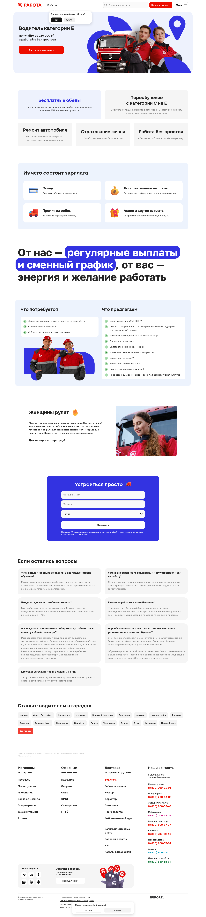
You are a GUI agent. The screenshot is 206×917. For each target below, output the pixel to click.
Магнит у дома (27, 786)
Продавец (24, 779)
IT (62, 811)
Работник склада (115, 786)
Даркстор (111, 799)
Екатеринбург (42, 723)
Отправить (103, 525)
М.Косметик (25, 792)
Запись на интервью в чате (117, 830)
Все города (25, 731)
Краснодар (64, 715)
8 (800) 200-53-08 (159, 797)
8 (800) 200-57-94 (159, 843)
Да (56, 20)
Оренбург (79, 723)
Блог (108, 845)
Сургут (124, 723)
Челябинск (109, 723)
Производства (114, 811)
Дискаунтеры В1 (28, 811)
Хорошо (117, 910)
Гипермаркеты (27, 805)
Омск (136, 723)
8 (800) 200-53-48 (159, 806)
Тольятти (176, 715)
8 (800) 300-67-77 (159, 824)
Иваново (140, 715)
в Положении (81, 534)
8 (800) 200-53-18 (159, 815)
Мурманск (81, 715)
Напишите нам (70, 880)
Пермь (94, 723)
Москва (23, 715)
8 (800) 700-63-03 (159, 787)
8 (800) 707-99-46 (159, 834)
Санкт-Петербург (42, 715)
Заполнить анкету (161, 5)
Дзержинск (62, 723)
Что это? (89, 910)
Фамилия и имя (71, 494)
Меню (179, 5)
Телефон (67, 504)
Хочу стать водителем (41, 49)
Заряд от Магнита (29, 799)
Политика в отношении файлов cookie (75, 897)
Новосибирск (168, 723)
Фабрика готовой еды (118, 818)
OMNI (64, 799)
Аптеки (22, 818)
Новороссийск (158, 715)
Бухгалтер (67, 779)
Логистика (111, 805)
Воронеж (24, 723)
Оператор (67, 786)
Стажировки (69, 805)
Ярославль (124, 715)
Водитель (111, 779)
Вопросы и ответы (116, 839)
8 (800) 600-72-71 (159, 852)
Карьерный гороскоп (118, 851)
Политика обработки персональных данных (77, 901)
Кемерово (150, 723)
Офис (64, 792)
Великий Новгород (102, 715)
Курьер (109, 792)
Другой (69, 20)
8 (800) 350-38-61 (159, 861)
